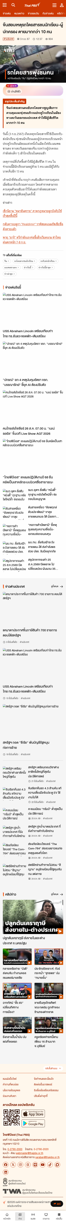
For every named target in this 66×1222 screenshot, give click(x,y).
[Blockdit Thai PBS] (57, 1165)
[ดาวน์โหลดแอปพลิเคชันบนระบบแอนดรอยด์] (33, 1123)
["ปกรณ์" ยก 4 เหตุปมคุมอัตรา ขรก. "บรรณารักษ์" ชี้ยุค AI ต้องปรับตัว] (33, 359)
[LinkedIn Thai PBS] (5, 1172)
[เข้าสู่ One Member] (62, 5)
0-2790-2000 (15, 1149)
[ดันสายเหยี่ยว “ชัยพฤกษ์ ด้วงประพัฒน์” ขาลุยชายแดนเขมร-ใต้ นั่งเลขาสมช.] (14, 513)
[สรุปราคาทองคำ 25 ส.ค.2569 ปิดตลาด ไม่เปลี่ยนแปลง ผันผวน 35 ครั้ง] (14, 565)
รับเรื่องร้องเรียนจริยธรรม (46, 1090)
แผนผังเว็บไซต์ (10, 1078)
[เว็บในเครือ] (4, 5)
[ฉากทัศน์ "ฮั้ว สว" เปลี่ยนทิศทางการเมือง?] (17, 991)
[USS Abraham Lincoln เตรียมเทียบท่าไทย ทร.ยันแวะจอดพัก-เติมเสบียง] (33, 310)
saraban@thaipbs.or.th (47, 1157)
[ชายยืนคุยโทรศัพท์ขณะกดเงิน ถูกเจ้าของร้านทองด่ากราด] (48, 991)
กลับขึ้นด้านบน (51, 1068)
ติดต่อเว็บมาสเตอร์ (43, 1084)
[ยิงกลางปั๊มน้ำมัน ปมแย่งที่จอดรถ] (17, 1025)
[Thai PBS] (33, 5)
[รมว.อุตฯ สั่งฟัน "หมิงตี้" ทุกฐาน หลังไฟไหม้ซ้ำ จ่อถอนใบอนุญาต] (14, 495)
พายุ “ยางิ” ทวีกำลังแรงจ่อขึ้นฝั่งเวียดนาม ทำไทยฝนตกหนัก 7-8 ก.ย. (32, 240)
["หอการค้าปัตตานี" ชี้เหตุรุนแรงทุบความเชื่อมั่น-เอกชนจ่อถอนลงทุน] (14, 530)
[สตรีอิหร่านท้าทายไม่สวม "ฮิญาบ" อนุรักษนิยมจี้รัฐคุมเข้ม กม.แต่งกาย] (14, 870)
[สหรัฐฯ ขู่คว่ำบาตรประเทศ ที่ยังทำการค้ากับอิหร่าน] (14, 832)
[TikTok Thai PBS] (50, 1165)
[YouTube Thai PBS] (42, 1165)
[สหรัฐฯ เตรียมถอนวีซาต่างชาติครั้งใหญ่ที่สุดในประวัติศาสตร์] (14, 772)
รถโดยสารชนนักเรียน (23, 261)
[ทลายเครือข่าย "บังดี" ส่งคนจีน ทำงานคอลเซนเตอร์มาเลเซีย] (17, 957)
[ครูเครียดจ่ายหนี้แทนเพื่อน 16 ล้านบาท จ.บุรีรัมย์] (48, 1025)
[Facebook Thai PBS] (5, 1165)
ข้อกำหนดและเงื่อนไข (44, 1078)
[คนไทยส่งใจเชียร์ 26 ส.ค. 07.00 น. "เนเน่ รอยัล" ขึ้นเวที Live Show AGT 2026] (33, 407)
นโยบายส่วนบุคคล (11, 1090)
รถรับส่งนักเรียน (47, 261)
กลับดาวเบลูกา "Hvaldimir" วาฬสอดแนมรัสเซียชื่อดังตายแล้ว (33, 226)
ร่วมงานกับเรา (9, 1096)
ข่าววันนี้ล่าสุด (45, 267)
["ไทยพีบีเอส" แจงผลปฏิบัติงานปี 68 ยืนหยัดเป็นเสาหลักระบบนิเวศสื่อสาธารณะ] (33, 456)
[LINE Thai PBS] (35, 1165)
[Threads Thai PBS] (28, 1165)
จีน (5, 261)
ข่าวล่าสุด (8, 274)
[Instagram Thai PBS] (20, 1165)
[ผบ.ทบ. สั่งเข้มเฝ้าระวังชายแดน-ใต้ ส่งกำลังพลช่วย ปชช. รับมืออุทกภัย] (14, 547)
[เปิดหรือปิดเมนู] (54, 5)
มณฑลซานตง (10, 267)
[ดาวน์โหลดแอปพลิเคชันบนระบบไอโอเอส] (33, 1113)
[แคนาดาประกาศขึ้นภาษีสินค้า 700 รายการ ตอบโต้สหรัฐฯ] (33, 609)
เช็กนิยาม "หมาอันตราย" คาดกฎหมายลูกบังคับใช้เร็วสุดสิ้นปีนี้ (32, 213)
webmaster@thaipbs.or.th (29, 1153)
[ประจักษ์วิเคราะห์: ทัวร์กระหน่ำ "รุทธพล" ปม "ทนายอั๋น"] (48, 957)
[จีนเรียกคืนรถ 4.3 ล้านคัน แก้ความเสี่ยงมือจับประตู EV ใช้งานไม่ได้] (14, 793)
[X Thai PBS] (13, 1165)
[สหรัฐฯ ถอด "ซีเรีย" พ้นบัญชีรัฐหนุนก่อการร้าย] (33, 721)
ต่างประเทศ (8, 38)
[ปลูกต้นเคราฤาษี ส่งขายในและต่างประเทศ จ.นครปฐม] (33, 917)
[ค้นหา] (12, 5)
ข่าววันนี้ (27, 267)
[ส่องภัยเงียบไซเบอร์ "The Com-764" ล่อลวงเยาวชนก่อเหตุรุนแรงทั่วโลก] (14, 849)
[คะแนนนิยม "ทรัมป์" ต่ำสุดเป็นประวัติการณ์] (14, 814)
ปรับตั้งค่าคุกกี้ (41, 1096)
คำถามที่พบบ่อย (10, 1084)
